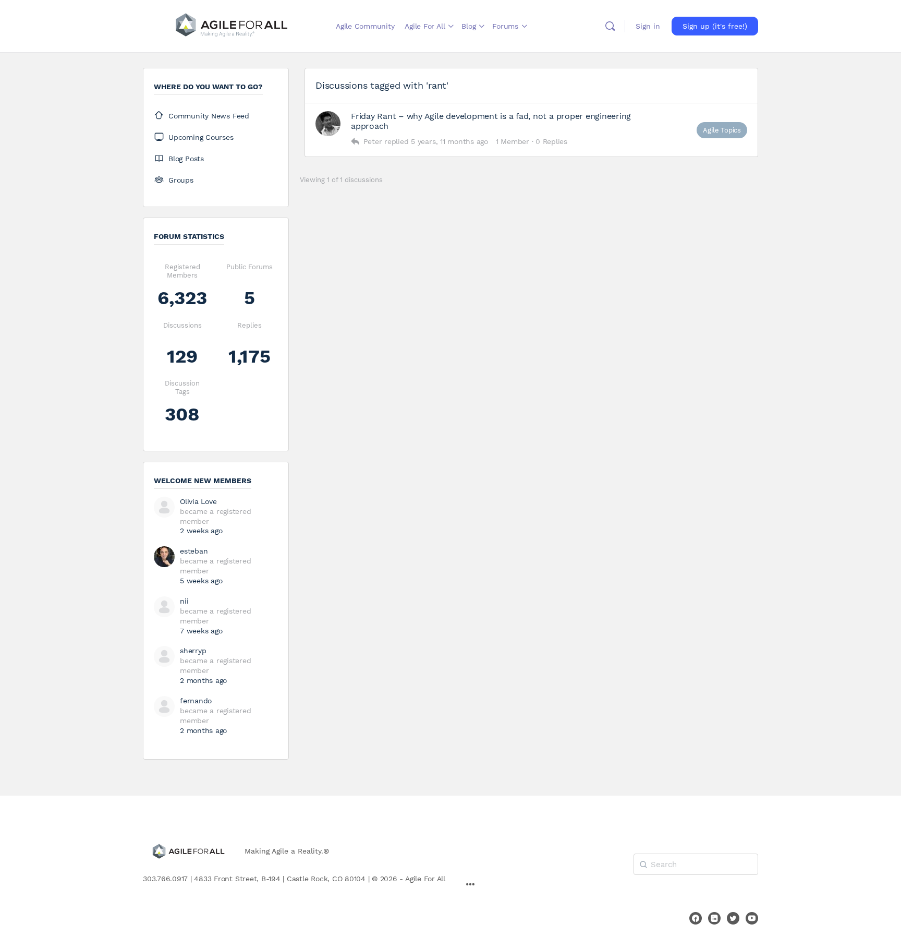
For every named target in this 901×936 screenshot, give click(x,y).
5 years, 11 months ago (449, 141)
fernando (196, 701)
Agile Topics (722, 130)
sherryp (193, 650)
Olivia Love (198, 501)
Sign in (648, 26)
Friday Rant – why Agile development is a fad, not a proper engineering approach (491, 121)
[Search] (610, 26)
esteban (194, 551)
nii (184, 601)
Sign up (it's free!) (715, 26)
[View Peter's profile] (327, 123)
